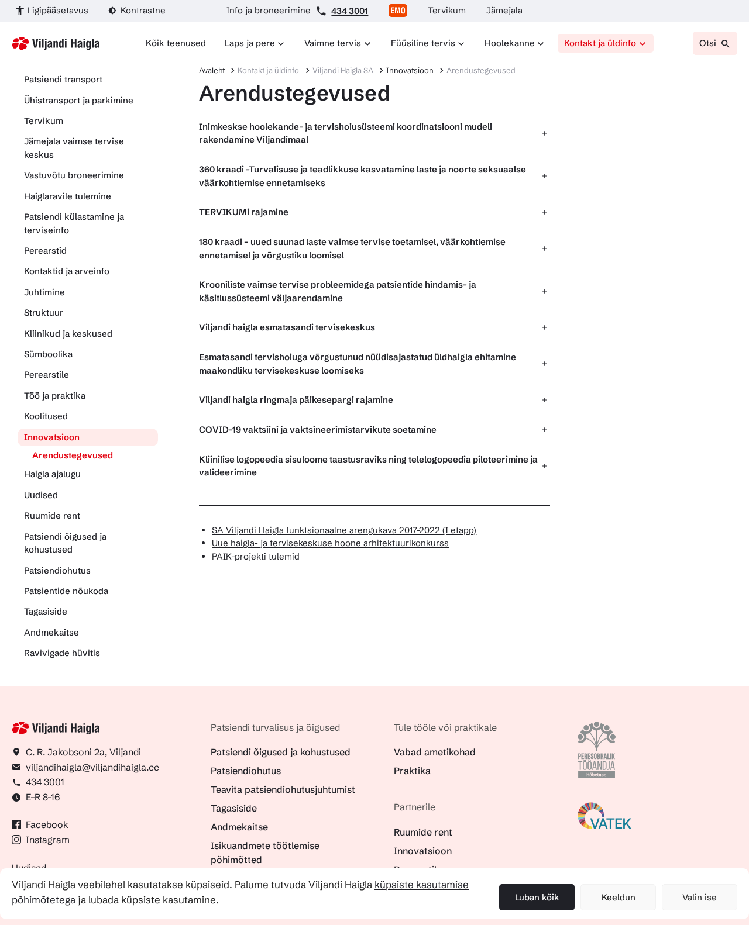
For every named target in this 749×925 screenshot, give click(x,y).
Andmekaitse (51, 632)
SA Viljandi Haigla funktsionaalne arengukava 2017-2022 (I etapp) (344, 530)
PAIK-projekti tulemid (256, 556)
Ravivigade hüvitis (62, 652)
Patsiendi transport (63, 79)
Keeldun (618, 897)
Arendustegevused (72, 455)
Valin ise (699, 897)
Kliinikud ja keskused (68, 333)
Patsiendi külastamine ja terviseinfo (74, 223)
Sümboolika (48, 354)
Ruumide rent (52, 515)
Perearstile (46, 374)
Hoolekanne (510, 43)
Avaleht (212, 70)
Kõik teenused (176, 43)
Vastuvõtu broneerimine (74, 175)
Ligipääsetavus (58, 10)
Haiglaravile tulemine (67, 196)
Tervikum (447, 10)
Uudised (41, 495)
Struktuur (43, 312)
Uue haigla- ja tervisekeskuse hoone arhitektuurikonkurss (330, 542)
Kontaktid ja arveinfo (66, 271)
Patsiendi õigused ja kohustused (65, 543)
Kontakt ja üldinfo (600, 43)
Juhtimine (44, 292)
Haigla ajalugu (52, 473)
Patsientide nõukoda (66, 590)
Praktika (412, 770)
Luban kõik (537, 897)
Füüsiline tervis (423, 43)
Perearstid (45, 250)
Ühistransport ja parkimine (78, 100)
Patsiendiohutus (57, 570)
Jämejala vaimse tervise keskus (74, 148)
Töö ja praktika (54, 395)
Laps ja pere (250, 43)
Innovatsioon (52, 437)
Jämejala (504, 10)
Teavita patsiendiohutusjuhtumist (283, 789)
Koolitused (46, 416)
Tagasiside (45, 611)
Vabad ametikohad (435, 752)
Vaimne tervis (332, 43)
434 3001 (349, 10)
